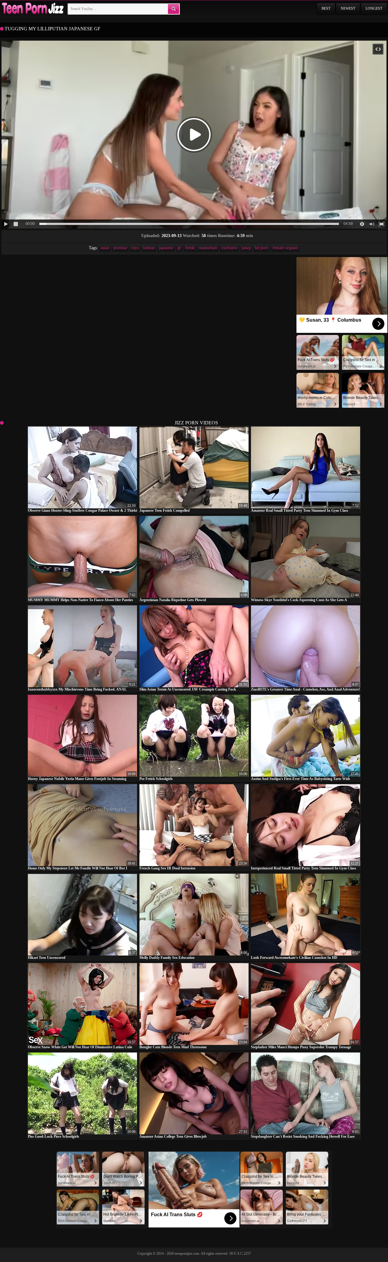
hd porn (261, 248)
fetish (190, 248)
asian (105, 248)
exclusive (229, 248)
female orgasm (285, 248)
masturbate (208, 248)
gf (179, 248)
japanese (166, 248)
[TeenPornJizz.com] (32, 9)
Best (326, 8)
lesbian (149, 248)
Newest (348, 8)
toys (135, 248)
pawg (246, 248)
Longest (374, 8)
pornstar (120, 248)
